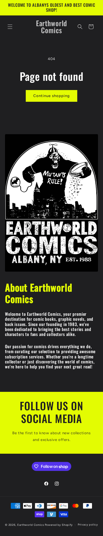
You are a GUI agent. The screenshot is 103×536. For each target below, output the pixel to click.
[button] (10, 26)
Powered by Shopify (59, 525)
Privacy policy (88, 524)
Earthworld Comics (30, 525)
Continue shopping (51, 96)
